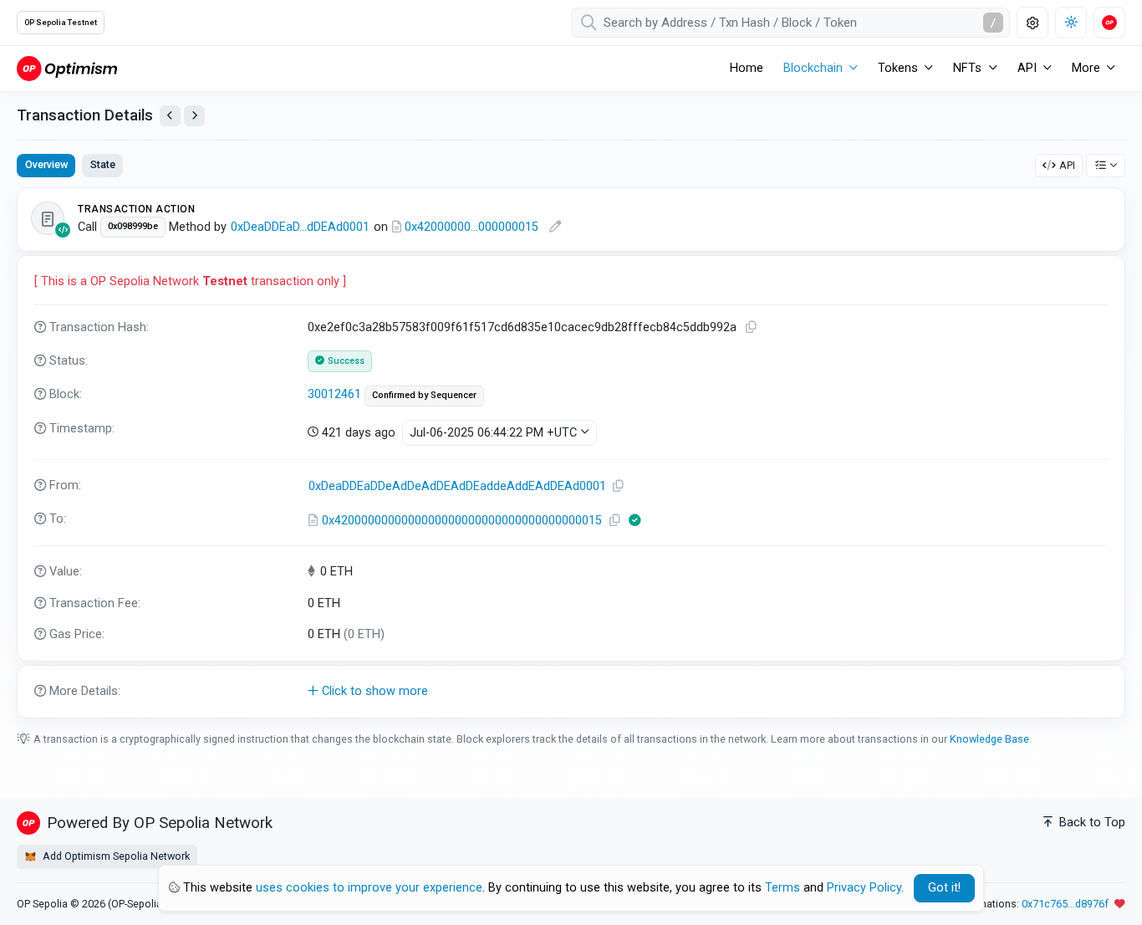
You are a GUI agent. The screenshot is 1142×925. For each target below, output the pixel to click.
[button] (571, 692)
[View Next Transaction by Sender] (194, 115)
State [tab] (102, 164)
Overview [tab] (46, 164)
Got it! (944, 888)
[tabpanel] (571, 452)
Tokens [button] (898, 68)
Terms (782, 888)
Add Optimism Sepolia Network (115, 856)
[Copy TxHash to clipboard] (750, 327)
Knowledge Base (989, 739)
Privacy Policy (864, 888)
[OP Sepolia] (67, 68)
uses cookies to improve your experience (369, 888)
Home (746, 68)
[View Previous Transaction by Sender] (170, 115)
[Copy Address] (617, 486)
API (1067, 165)
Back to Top (1090, 822)
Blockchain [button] (813, 68)
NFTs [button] (967, 68)
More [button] (1086, 68)
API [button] (1027, 68)
